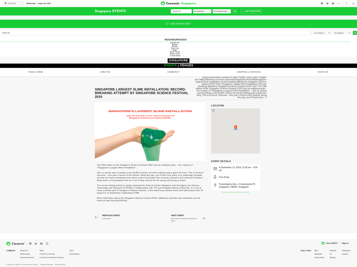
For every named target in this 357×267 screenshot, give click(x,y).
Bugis (175, 50)
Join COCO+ (332, 243)
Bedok (175, 45)
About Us (24, 251)
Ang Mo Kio (175, 43)
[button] (235, 127)
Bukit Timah (175, 52)
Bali (316, 251)
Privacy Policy (60, 264)
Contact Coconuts (47, 254)
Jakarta (333, 251)
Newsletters (74, 254)
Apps (42, 251)
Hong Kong (319, 257)
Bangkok (318, 254)
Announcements (27, 257)
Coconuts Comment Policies (52, 257)
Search (235, 11)
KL (331, 254)
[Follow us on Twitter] (327, 3)
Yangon (345, 254)
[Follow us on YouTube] (333, 3)
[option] (150, 131)
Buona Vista (175, 54)
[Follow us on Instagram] (47, 243)
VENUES (186, 65)
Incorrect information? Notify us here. (236, 192)
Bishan (175, 46)
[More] (339, 3)
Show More (175, 55)
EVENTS (170, 65)
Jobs (71, 251)
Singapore (346, 251)
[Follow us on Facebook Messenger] (322, 3)
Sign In (345, 243)
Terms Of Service (46, 264)
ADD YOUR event (181, 24)
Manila (333, 257)
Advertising (25, 254)
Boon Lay (175, 48)
